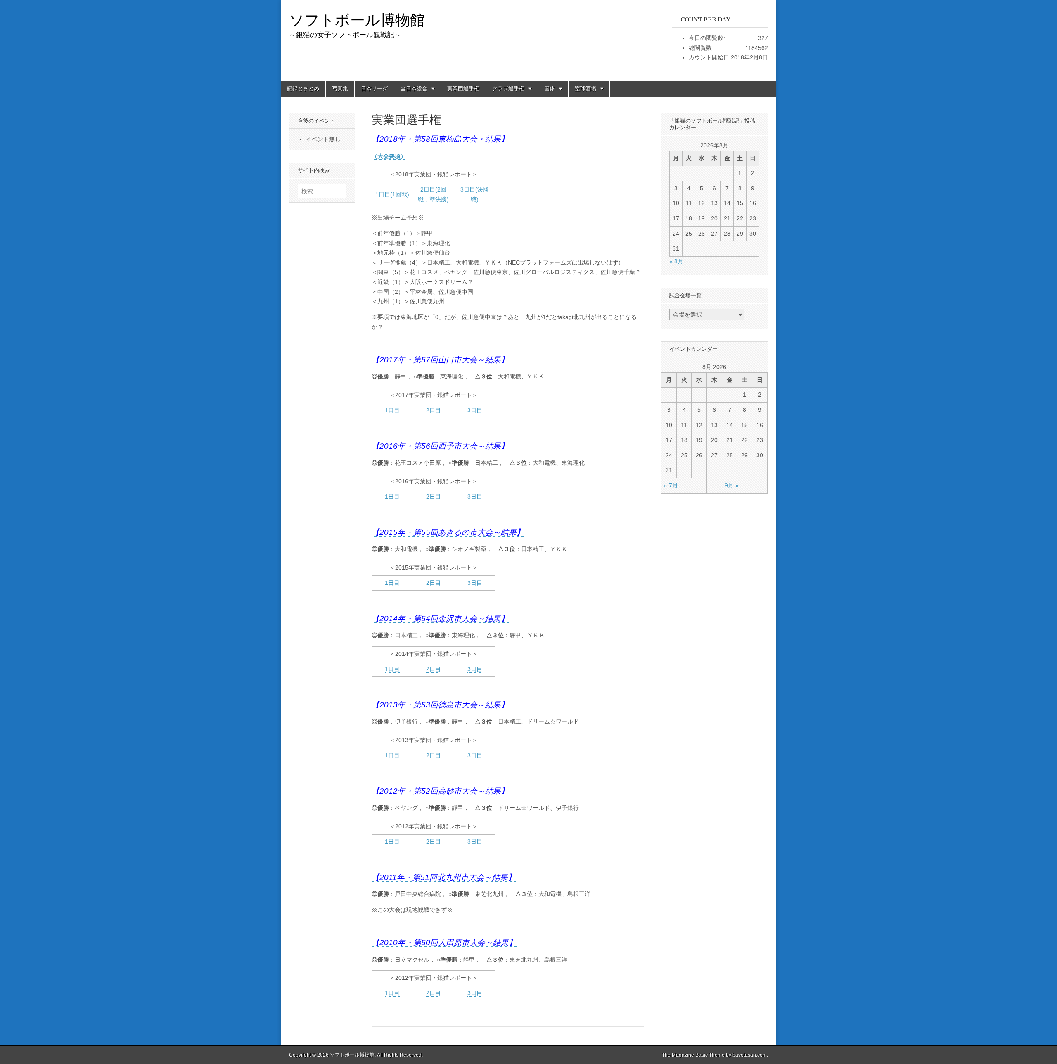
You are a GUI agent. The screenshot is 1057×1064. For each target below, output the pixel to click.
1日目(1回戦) (392, 194)
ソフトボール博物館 (357, 19)
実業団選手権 (463, 88)
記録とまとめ (303, 88)
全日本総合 (414, 88)
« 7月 (671, 485)
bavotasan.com (749, 1055)
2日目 (433, 410)
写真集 (340, 88)
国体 (549, 88)
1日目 (392, 410)
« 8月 (676, 261)
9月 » (732, 485)
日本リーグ (374, 88)
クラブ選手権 (508, 88)
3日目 (474, 410)
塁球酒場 (585, 88)
